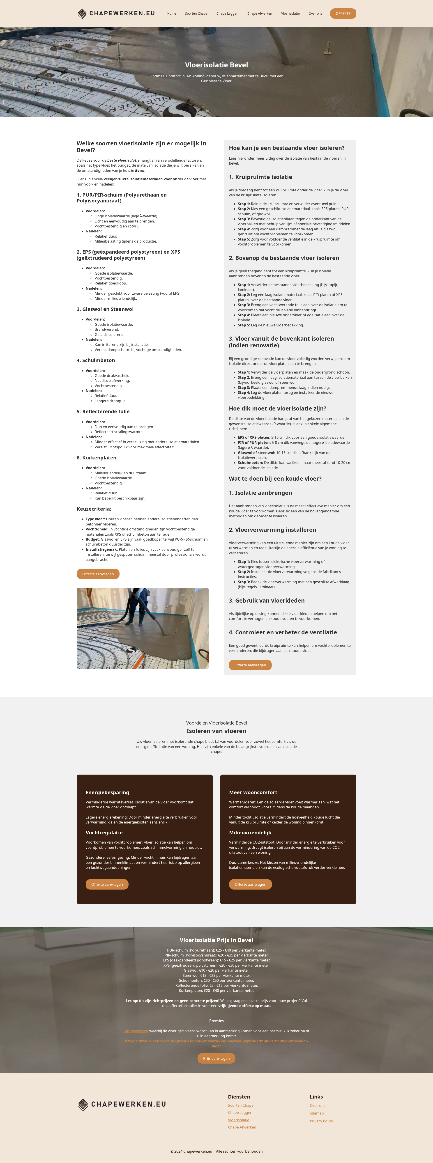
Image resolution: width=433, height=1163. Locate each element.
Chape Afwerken (259, 13)
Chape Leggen (227, 13)
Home (171, 13)
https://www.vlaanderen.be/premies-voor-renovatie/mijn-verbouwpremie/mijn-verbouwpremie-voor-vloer (216, 1043)
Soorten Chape (196, 13)
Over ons (315, 13)
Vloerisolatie (290, 13)
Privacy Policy (321, 1121)
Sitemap (317, 1113)
